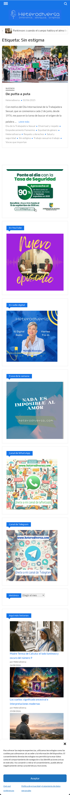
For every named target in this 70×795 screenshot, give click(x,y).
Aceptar (35, 778)
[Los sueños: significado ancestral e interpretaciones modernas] (37, 682)
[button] (65, 744)
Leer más (24, 122)
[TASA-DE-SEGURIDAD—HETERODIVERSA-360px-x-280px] (34, 191)
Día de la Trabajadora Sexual (20, 125)
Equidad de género (47, 130)
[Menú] (5, 3)
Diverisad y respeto (48, 125)
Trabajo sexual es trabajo (47, 138)
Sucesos (10, 88)
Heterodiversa (13, 100)
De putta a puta (18, 94)
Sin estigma (25, 138)
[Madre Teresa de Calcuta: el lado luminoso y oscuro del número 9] (37, 636)
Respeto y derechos (34, 134)
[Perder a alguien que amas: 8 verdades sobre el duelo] (37, 728)
